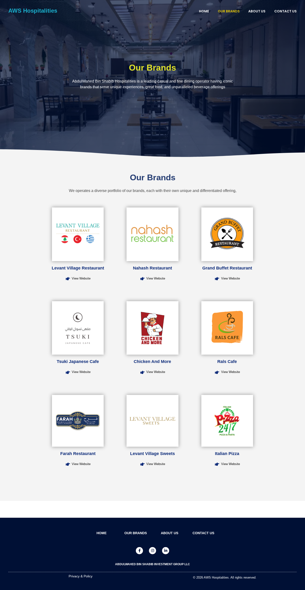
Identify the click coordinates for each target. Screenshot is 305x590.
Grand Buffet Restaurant (227, 268)
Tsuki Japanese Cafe (78, 361)
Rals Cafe (227, 361)
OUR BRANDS (135, 533)
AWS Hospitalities (32, 10)
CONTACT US (203, 533)
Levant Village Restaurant (78, 268)
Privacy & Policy (80, 576)
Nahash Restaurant (152, 268)
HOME (102, 533)
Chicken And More (152, 361)
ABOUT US (169, 533)
